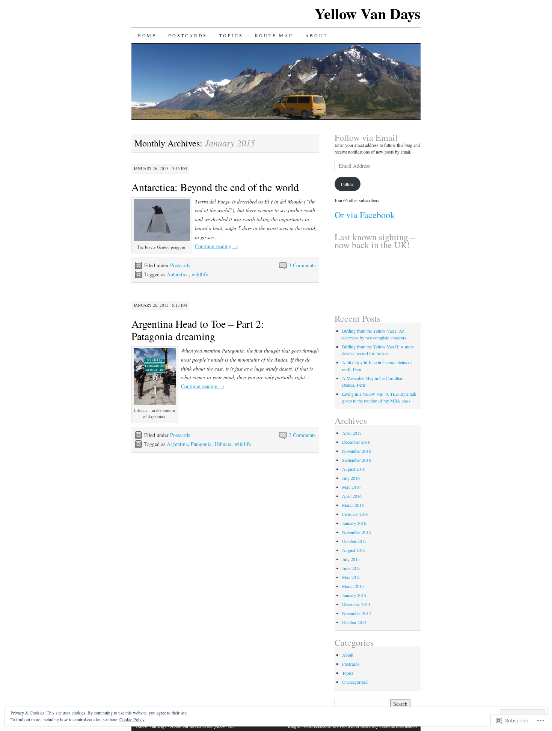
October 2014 (354, 622)
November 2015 (356, 532)
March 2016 (353, 505)
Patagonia (201, 444)
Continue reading (216, 246)
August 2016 (353, 469)
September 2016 (356, 460)
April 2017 (352, 433)
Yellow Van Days (368, 13)
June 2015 (351, 568)
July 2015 (351, 559)
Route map (274, 35)
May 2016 (351, 487)
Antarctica (178, 274)
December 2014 (356, 604)
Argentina (177, 444)
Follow (347, 184)
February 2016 (355, 514)
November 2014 (356, 613)
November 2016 (356, 451)
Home (146, 35)
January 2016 (354, 523)
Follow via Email (366, 137)
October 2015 (354, 541)
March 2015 (353, 586)
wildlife (200, 274)
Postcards (187, 35)
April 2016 (352, 496)
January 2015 (354, 595)
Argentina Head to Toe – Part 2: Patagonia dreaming (197, 330)
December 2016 (356, 442)
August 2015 (353, 550)
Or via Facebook (365, 215)
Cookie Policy (132, 719)
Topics (231, 35)
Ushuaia (222, 444)
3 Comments (302, 265)
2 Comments (302, 435)
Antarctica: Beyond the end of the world (215, 187)
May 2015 (351, 577)
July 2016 (351, 478)
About (316, 35)
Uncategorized (355, 682)
